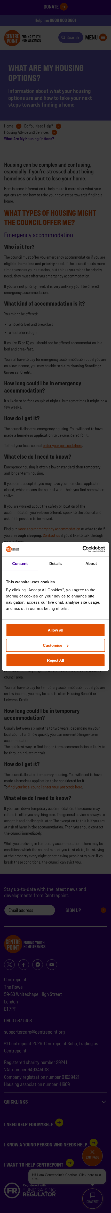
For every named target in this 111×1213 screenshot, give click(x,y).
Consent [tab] (20, 563)
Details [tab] (55, 563)
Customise (52, 645)
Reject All (55, 660)
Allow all (55, 630)
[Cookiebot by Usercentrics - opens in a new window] (82, 549)
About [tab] (91, 563)
